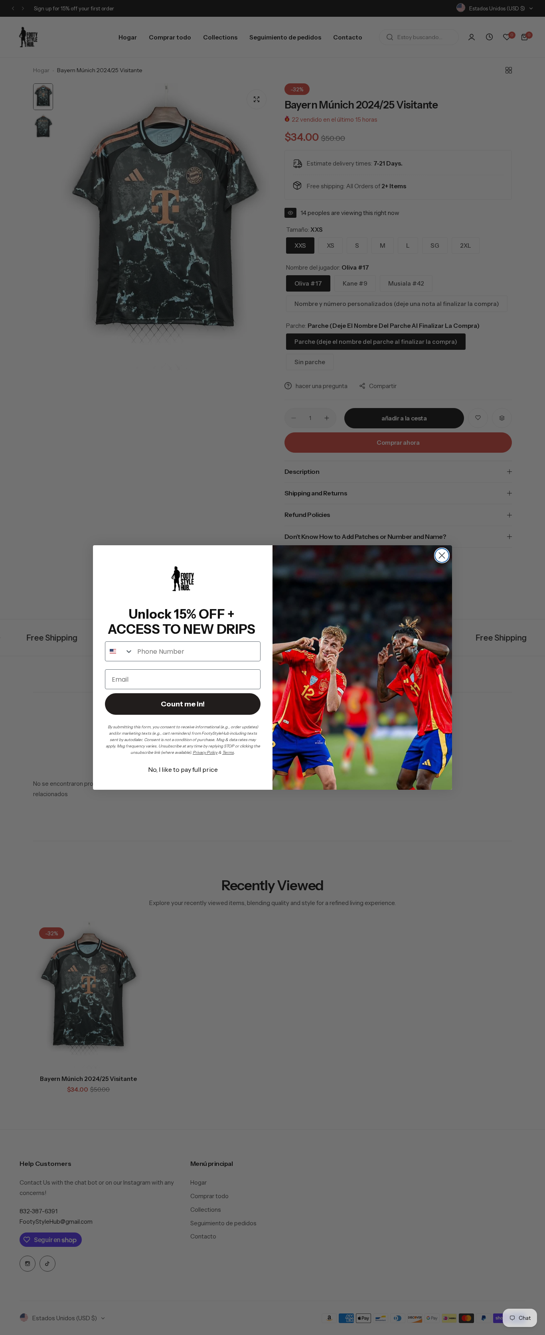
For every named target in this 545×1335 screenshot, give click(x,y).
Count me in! (183, 704)
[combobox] (119, 651)
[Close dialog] (442, 555)
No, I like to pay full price (183, 769)
